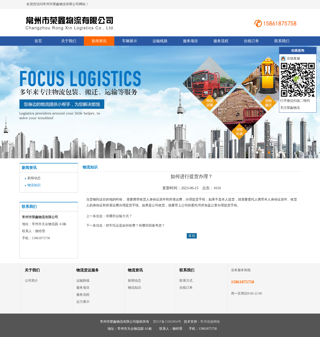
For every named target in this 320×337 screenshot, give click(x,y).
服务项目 (190, 41)
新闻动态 (34, 178)
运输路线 (82, 280)
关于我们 (68, 41)
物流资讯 (135, 270)
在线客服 (293, 58)
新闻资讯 (99, 41)
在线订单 (251, 41)
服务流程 (220, 41)
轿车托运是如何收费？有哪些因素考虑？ (135, 225)
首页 (38, 41)
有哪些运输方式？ (119, 216)
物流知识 (34, 185)
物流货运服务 (87, 270)
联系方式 (186, 280)
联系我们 (281, 41)
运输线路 (160, 41)
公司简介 (31, 280)
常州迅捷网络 (210, 321)
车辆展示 (129, 41)
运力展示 (82, 301)
